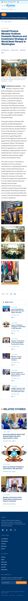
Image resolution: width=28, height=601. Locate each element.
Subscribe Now (21, 582)
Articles (3, 543)
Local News (6, 22)
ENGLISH (7, 9)
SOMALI (2, 9)
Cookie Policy (19, 595)
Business (4, 546)
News (2, 559)
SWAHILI (11, 9)
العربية (14, 9)
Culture (3, 557)
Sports (3, 548)
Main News (4, 569)
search (2, 6)
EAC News (4, 564)
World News (4, 541)
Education (4, 562)
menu (5, 6)
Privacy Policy (4, 595)
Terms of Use (12, 595)
